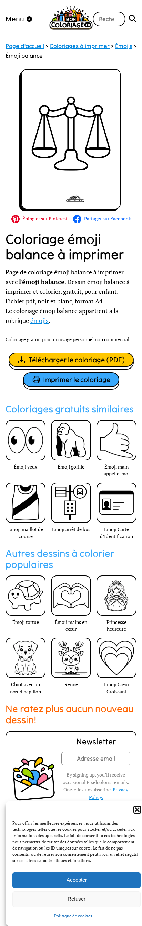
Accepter (77, 880)
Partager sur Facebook (107, 218)
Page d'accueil (25, 46)
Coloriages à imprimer (80, 46)
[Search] (132, 19)
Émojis (123, 46)
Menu (15, 19)
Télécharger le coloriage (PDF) (77, 359)
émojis (39, 321)
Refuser (76, 899)
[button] (137, 809)
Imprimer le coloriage (76, 379)
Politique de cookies (73, 915)
